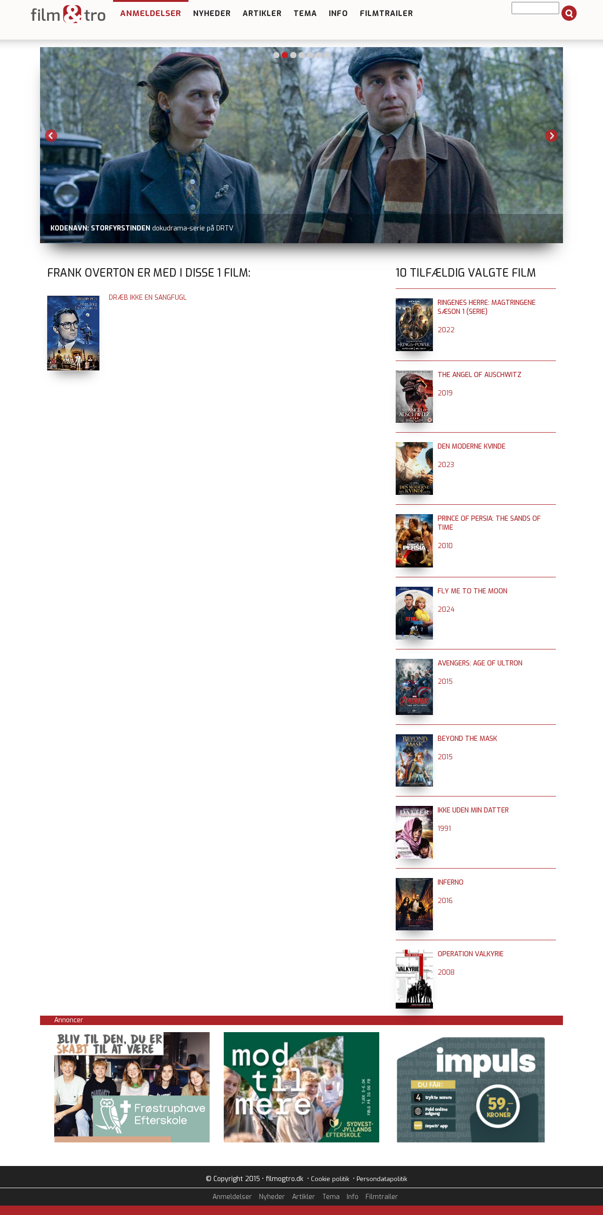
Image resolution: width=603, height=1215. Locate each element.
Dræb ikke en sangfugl (148, 297)
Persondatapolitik (382, 1179)
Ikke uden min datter (473, 810)
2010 (445, 546)
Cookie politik (330, 1179)
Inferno (451, 882)
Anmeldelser (150, 13)
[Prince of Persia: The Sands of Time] (414, 518)
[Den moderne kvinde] (414, 446)
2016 (445, 900)
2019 (445, 393)
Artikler (262, 13)
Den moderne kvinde (471, 446)
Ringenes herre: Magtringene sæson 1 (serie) (487, 307)
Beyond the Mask (467, 738)
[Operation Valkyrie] (414, 954)
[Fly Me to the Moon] (414, 591)
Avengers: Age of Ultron (480, 663)
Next (551, 135)
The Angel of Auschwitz (480, 374)
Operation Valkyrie (471, 954)
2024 (446, 609)
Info (338, 13)
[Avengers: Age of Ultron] (414, 663)
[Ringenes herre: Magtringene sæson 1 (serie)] (414, 302)
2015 (445, 681)
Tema (305, 13)
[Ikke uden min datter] (414, 810)
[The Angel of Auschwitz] (414, 374)
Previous (51, 135)
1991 (444, 828)
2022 (446, 330)
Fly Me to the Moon (472, 591)
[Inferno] (414, 882)
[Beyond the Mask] (414, 738)
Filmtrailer (386, 13)
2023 (446, 464)
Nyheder (212, 13)
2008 (446, 972)
